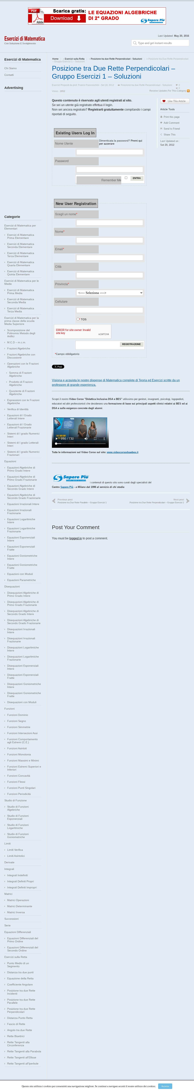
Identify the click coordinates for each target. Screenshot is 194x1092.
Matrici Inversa (16, 912)
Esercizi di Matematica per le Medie (21, 282)
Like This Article (176, 101)
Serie (7, 925)
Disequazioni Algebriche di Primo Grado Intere (23, 594)
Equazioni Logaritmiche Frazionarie (21, 530)
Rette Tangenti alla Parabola (24, 1051)
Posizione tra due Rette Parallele (21, 1001)
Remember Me (111, 180)
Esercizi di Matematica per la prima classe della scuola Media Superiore (21, 320)
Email (59, 249)
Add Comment (171, 122)
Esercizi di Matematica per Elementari (20, 227)
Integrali (9, 868)
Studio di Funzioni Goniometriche (18, 835)
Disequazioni (12, 586)
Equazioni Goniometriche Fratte (22, 566)
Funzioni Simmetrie (18, 727)
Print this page (172, 117)
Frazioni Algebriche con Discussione (21, 356)
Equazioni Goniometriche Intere (22, 557)
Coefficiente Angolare (20, 984)
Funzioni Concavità (18, 775)
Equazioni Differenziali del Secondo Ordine (22, 949)
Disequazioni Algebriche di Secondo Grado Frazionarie (24, 622)
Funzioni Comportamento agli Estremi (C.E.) (22, 741)
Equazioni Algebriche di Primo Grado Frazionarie (22, 478)
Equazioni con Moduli (20, 573)
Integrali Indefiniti (17, 875)
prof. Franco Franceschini (86, 85)
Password (62, 161)
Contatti (9, 74)
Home (55, 59)
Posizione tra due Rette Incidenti (21, 992)
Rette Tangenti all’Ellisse (21, 1057)
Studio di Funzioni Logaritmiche (18, 826)
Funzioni (9, 708)
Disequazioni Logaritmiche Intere (23, 649)
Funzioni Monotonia (19, 754)
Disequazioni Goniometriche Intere (24, 685)
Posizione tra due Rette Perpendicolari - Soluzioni (116, 59)
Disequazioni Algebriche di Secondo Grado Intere (23, 612)
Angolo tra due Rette (19, 1030)
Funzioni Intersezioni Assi (22, 733)
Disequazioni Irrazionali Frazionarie (21, 640)
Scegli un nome (66, 214)
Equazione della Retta (20, 978)
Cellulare (61, 301)
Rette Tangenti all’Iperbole (22, 1063)
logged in (75, 538)
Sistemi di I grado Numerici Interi (23, 435)
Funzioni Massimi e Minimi (23, 760)
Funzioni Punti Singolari (21, 787)
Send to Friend (172, 128)
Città (58, 266)
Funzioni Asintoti (17, 748)
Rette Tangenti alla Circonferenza (18, 1044)
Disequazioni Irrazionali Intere (21, 631)
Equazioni (10, 461)
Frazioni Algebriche (18, 348)
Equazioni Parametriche (21, 580)
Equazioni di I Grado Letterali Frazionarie (19, 426)
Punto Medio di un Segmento (18, 965)
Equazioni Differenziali (17, 932)
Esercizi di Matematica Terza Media (20, 310)
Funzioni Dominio (17, 714)
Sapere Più (66, 487)
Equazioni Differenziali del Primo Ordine (22, 940)
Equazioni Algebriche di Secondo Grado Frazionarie (24, 496)
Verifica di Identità (17, 409)
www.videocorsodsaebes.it (122, 452)
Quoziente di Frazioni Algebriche (22, 392)
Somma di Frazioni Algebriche (20, 374)
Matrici (8, 893)
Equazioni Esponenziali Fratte (21, 548)
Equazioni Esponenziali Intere (21, 539)
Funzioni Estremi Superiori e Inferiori (24, 768)
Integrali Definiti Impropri (22, 887)
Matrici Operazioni (18, 900)
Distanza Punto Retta (20, 1017)
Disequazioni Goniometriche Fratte (24, 695)
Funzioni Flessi (16, 781)
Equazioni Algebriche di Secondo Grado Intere (21, 487)
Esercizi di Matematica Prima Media (20, 292)
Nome (59, 231)
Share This (170, 134)
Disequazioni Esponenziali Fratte (22, 676)
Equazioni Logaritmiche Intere (21, 521)
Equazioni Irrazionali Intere (23, 504)
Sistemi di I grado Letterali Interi (22, 444)
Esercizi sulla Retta (74, 59)
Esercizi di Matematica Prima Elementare (20, 236)
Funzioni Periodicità (19, 793)
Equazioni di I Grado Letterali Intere (19, 417)
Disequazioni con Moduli (21, 702)
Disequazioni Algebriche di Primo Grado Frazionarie (23, 603)
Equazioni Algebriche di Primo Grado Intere (21, 469)
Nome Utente (64, 143)
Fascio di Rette (16, 1024)
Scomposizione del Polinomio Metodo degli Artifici (21, 333)
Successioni (11, 918)
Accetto (165, 1086)
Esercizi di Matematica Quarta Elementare (20, 264)
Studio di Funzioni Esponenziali (18, 817)
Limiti (7, 843)
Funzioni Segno (16, 720)
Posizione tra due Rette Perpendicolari (21, 1010)
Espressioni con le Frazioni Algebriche (23, 402)
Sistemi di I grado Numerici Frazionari (23, 453)
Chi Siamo (10, 68)
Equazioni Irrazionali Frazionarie (19, 512)
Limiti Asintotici (16, 855)
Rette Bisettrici (15, 1036)
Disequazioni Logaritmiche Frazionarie (23, 658)
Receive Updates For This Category (167, 90)
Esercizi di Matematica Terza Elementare (20, 255)
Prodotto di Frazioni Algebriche (21, 383)
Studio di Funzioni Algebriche (18, 808)
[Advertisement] (23, 150)
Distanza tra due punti (20, 972)
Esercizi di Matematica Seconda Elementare (20, 245)
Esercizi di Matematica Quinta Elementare (20, 273)
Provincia (62, 284)
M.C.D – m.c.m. (16, 342)
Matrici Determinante (19, 906)
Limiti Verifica (15, 849)
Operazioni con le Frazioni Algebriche (23, 365)
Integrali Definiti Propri (20, 881)
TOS (83, 319)
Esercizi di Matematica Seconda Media (20, 301)
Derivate (9, 862)
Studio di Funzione (15, 800)
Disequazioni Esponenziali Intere (22, 667)
